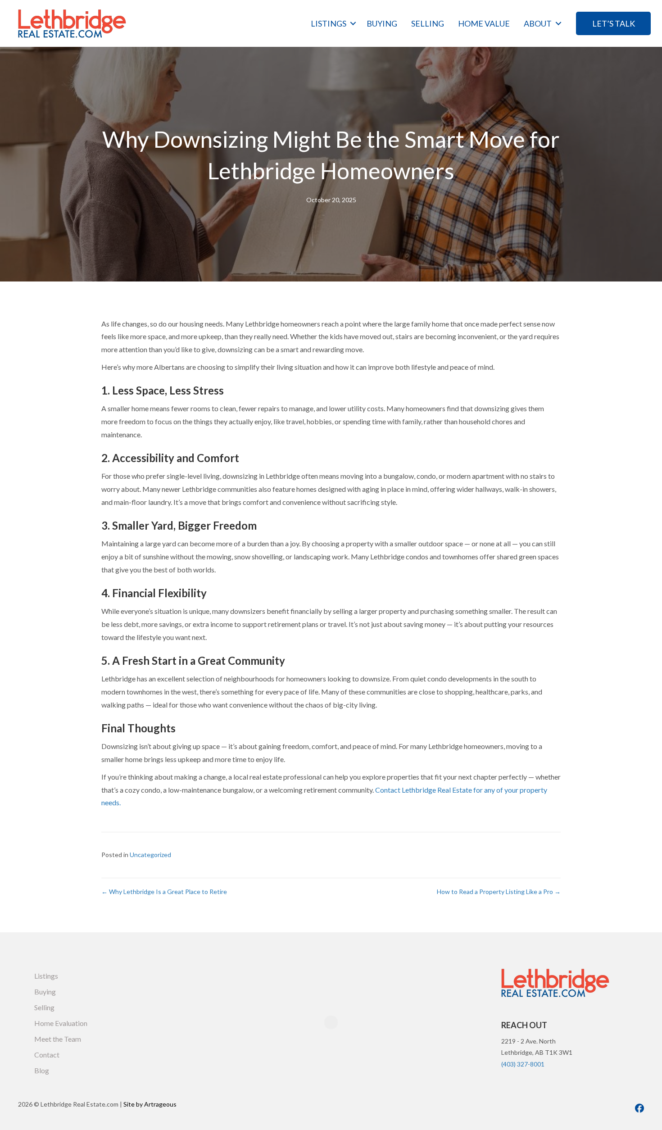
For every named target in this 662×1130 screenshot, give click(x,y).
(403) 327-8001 (522, 1064)
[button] (352, 23)
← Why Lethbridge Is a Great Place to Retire (164, 891)
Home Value (484, 23)
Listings (328, 23)
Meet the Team (57, 1039)
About (538, 23)
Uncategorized (150, 854)
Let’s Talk (613, 23)
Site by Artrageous (150, 1104)
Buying (382, 23)
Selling (427, 23)
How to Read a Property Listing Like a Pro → (499, 891)
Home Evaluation (60, 1023)
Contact (46, 1054)
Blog (41, 1070)
